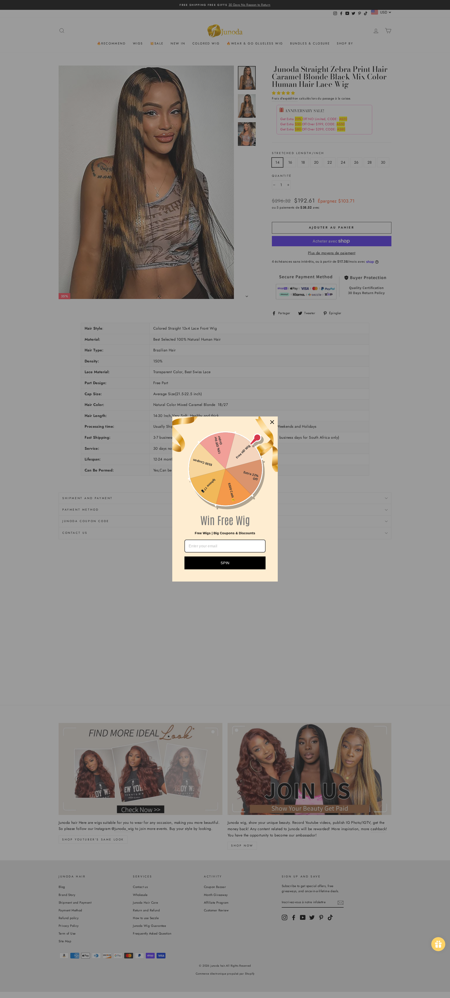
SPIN (225, 563)
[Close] (272, 422)
